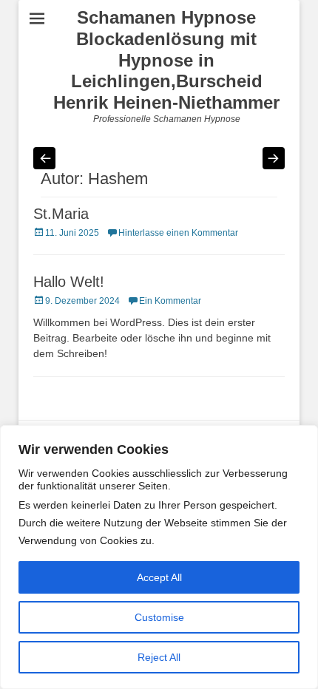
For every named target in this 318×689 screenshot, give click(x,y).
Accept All (159, 577)
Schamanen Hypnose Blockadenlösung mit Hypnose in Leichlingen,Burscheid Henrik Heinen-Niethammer (166, 59)
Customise (159, 617)
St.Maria (61, 214)
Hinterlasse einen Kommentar (178, 233)
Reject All (159, 657)
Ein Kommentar (170, 301)
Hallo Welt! (68, 282)
